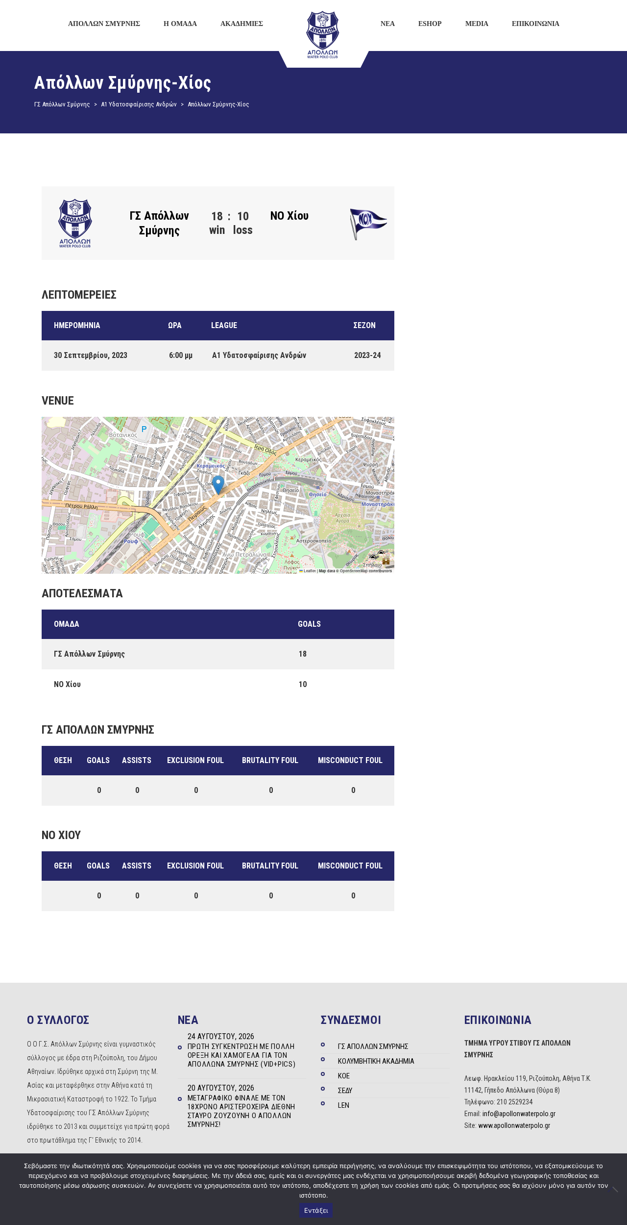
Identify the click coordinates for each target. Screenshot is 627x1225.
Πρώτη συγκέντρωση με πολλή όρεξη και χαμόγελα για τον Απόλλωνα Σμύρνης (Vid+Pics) (242, 1055)
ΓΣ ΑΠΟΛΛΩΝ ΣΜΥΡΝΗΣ (373, 1046)
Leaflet (309, 570)
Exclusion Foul (195, 760)
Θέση (63, 760)
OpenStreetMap (354, 570)
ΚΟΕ (344, 1076)
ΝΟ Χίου (289, 216)
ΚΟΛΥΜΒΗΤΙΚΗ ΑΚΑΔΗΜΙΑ (376, 1061)
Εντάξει (316, 1210)
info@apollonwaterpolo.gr (518, 1114)
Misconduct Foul (350, 760)
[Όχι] (615, 1189)
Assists (136, 760)
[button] (218, 485)
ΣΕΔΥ (345, 1090)
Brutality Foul (270, 760)
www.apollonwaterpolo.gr (514, 1125)
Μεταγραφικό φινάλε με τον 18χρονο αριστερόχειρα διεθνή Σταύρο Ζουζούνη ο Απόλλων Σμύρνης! (242, 1111)
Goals (98, 760)
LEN (343, 1105)
